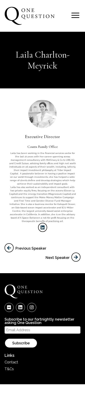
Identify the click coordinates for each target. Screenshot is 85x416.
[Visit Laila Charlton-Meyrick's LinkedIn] (42, 227)
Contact (11, 362)
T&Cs (9, 369)
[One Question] (30, 24)
